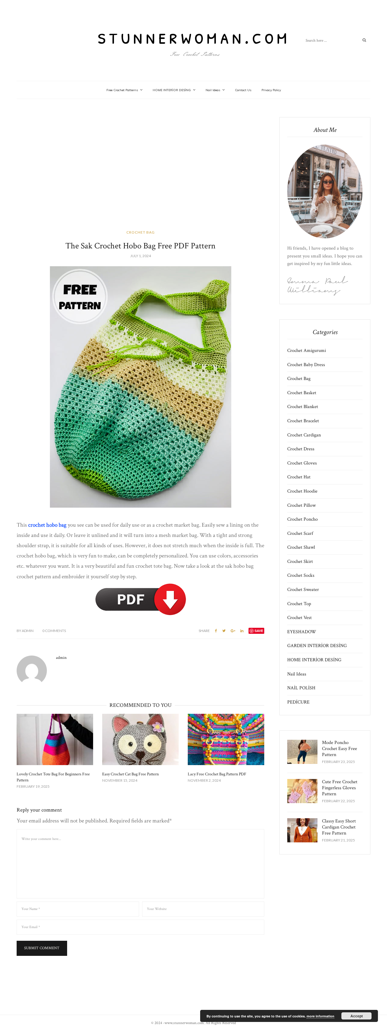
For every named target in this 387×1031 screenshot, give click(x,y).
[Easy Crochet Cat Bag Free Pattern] (140, 739)
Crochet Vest (299, 617)
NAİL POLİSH (301, 688)
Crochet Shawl (301, 547)
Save (259, 630)
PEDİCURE (298, 702)
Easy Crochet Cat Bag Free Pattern (130, 774)
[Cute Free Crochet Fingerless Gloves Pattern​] (302, 791)
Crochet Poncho (302, 519)
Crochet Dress (300, 449)
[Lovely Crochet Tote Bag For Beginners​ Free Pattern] (55, 739)
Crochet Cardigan (304, 435)
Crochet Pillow (301, 505)
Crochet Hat (299, 477)
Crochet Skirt (300, 561)
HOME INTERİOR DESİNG (172, 90)
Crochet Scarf (300, 533)
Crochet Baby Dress (306, 365)
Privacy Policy (271, 90)
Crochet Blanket (302, 407)
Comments (54, 630)
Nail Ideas (213, 90)
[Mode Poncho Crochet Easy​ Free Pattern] (302, 752)
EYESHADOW (301, 632)
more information (320, 1016)
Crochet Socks (300, 575)
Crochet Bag (140, 232)
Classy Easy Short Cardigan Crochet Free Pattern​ (339, 827)
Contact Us (243, 90)
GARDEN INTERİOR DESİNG (317, 646)
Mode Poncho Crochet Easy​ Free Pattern (339, 748)
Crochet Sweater (303, 589)
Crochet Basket (301, 393)
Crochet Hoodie (302, 491)
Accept (356, 1016)
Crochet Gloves (302, 463)
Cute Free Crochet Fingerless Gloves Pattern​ (339, 788)
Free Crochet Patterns (122, 90)
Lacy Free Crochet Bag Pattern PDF (217, 774)
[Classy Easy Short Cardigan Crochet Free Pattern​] (302, 830)
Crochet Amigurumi (306, 350)
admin (25, 630)
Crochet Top (299, 604)
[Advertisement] (140, 172)
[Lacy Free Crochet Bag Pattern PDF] (226, 739)
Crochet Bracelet (303, 421)
